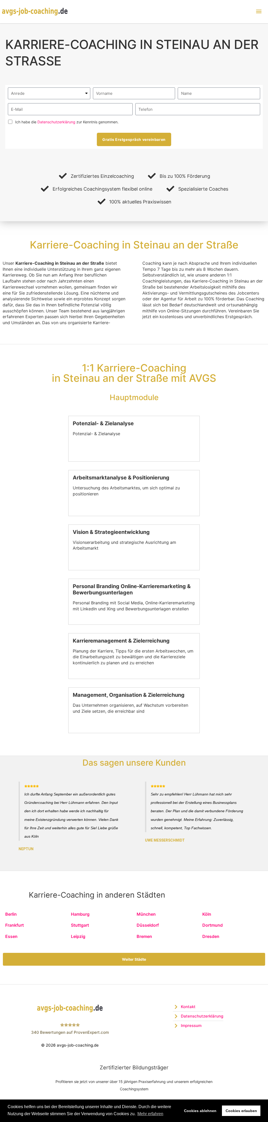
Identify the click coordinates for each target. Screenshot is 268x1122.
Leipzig (78, 936)
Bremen (144, 936)
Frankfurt (14, 925)
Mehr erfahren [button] (150, 1114)
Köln (206, 914)
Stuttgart (80, 925)
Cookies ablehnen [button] (200, 1111)
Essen (11, 936)
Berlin (11, 914)
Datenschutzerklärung (56, 122)
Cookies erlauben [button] (241, 1111)
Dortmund (212, 925)
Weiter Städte (134, 959)
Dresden (210, 936)
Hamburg (80, 914)
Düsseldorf (148, 925)
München (146, 914)
